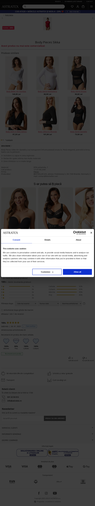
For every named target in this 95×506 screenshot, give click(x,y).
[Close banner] (91, 233)
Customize (45, 272)
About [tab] (78, 240)
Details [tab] (48, 240)
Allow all (77, 272)
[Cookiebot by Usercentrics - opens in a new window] (75, 233)
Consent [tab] (16, 240)
